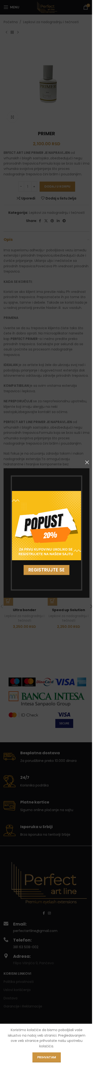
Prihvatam (46, 1057)
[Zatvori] (87, 462)
